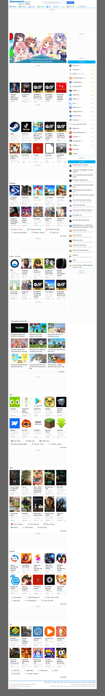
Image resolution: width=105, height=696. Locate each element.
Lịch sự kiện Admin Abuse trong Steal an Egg (83, 175)
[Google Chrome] (70, 111)
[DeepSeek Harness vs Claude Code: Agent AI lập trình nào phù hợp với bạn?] (70, 226)
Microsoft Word (78, 116)
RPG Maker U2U (77, 215)
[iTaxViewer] (70, 120)
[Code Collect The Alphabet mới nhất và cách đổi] (70, 171)
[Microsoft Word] (70, 116)
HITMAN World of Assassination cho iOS (82, 191)
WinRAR (76, 90)
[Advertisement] (52, 22)
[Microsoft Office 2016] (70, 132)
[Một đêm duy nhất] (70, 241)
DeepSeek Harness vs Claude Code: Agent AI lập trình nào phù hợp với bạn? (83, 226)
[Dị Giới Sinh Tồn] (70, 236)
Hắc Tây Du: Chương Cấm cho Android (83, 196)
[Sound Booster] (70, 141)
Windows (13, 183)
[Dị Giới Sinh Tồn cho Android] (70, 251)
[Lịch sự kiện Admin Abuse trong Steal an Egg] (70, 176)
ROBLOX (76, 99)
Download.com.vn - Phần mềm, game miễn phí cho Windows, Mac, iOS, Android (20, 2)
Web (11, 395)
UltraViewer (77, 94)
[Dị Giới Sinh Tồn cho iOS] (70, 246)
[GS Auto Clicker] (70, 86)
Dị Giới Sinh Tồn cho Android (81, 250)
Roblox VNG (78, 107)
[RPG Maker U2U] (70, 216)
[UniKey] (70, 74)
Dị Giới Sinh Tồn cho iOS (79, 245)
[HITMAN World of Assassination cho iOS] (70, 191)
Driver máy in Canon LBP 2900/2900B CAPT (79, 124)
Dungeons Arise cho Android (80, 165)
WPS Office (76, 149)
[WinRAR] (70, 90)
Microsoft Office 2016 (80, 133)
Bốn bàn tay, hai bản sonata (80, 180)
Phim (11, 468)
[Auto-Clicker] (70, 70)
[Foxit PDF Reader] (70, 78)
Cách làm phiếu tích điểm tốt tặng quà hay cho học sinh (83, 266)
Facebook (84, 682)
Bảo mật (66, 682)
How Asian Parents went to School (82, 200)
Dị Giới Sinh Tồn (77, 235)
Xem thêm (63, 236)
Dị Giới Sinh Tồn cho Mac (79, 230)
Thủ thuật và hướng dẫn (19, 321)
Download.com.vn (84, 684)
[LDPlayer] (70, 153)
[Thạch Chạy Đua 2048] (70, 206)
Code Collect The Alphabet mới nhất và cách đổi (83, 170)
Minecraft (76, 65)
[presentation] (12, 48)
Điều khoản (60, 682)
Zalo (75, 103)
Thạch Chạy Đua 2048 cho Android (83, 210)
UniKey (78, 74)
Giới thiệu (53, 682)
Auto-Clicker (77, 69)
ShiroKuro (75, 255)
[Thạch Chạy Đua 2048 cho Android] (70, 211)
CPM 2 (74, 260)
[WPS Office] (70, 149)
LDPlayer (75, 153)
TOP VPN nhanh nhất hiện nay (81, 220)
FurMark (76, 145)
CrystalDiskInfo (78, 82)
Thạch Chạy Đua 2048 (79, 205)
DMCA (94, 682)
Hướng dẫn (73, 682)
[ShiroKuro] (70, 256)
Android (12, 551)
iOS (11, 624)
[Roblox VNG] (70, 107)
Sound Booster (78, 141)
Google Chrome (78, 111)
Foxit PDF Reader (79, 78)
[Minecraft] (70, 65)
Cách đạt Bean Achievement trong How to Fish (83, 186)
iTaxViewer (76, 120)
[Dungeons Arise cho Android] (70, 166)
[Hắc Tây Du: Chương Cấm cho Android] (70, 196)
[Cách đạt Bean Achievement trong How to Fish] (70, 186)
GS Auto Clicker (78, 86)
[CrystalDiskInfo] (70, 82)
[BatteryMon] (70, 128)
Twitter (89, 682)
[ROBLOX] (70, 99)
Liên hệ (79, 682)
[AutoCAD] (70, 137)
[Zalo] (70, 103)
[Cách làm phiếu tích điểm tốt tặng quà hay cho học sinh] (70, 266)
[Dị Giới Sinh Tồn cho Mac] (70, 231)
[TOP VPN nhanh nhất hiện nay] (70, 221)
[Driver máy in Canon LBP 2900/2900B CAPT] (70, 124)
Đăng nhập (47, 682)
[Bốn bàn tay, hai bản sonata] (70, 181)
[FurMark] (70, 145)
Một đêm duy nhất (77, 240)
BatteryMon (77, 128)
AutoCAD (77, 136)
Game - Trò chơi (15, 256)
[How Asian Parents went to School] (70, 201)
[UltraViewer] (70, 95)
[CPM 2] (70, 261)
